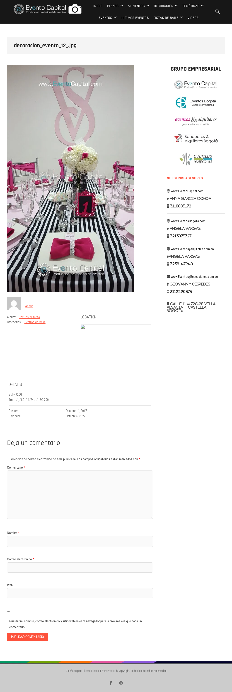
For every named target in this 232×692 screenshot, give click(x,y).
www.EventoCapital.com (187, 191)
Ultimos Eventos (135, 17)
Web (10, 585)
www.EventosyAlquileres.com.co (192, 249)
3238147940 (181, 264)
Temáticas (190, 6)
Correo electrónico (20, 559)
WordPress (108, 670)
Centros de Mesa (29, 317)
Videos (193, 17)
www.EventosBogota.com (188, 221)
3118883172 (180, 206)
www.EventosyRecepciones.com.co (194, 277)
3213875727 (180, 236)
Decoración (163, 6)
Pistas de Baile (166, 17)
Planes (113, 6)
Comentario (16, 467)
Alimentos (136, 6)
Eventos (105, 17)
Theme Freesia (90, 670)
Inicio (97, 6)
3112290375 (181, 291)
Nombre (13, 533)
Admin (29, 306)
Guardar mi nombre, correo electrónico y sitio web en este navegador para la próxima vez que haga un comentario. (75, 624)
